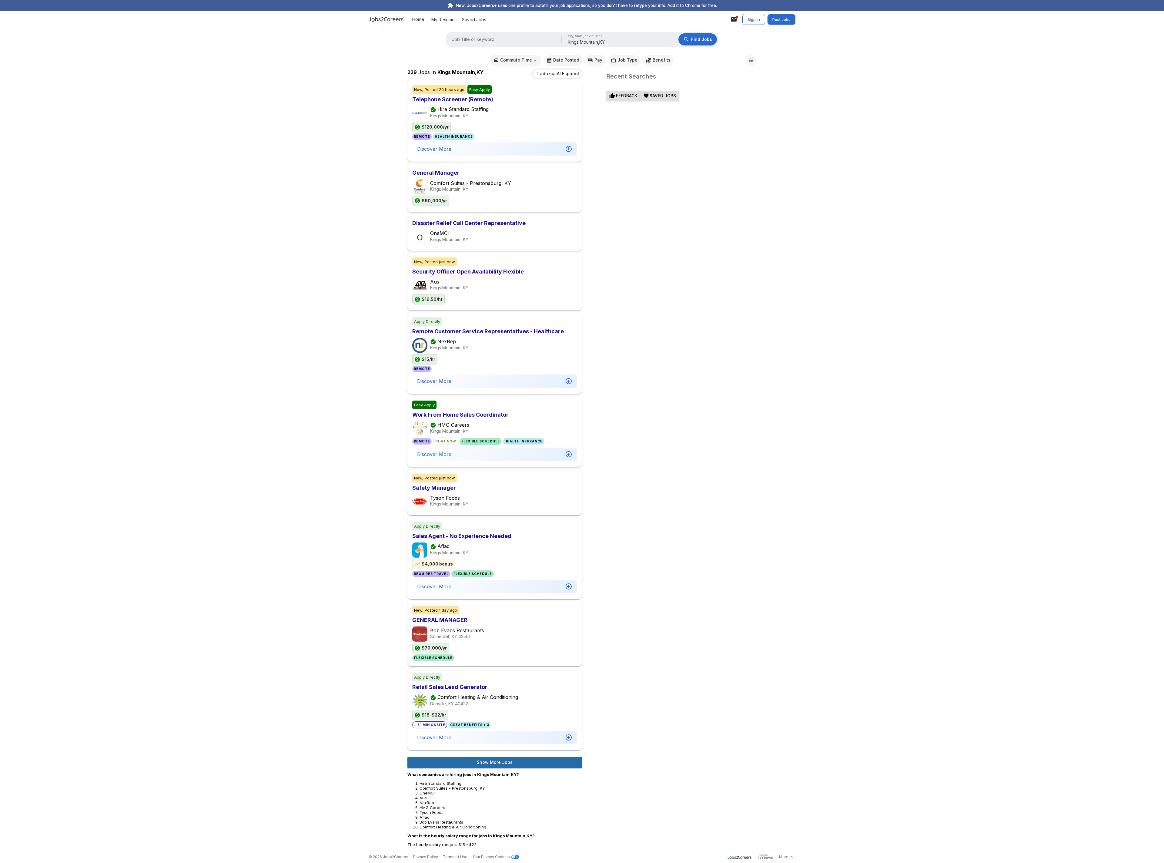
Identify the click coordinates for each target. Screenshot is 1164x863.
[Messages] (734, 19)
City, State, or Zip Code (585, 36)
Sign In (754, 19)
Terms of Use (455, 857)
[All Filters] (751, 60)
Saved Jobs (474, 19)
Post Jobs (781, 19)
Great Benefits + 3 (469, 725)
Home (418, 19)
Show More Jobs (495, 762)
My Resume (443, 19)
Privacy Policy (425, 857)
